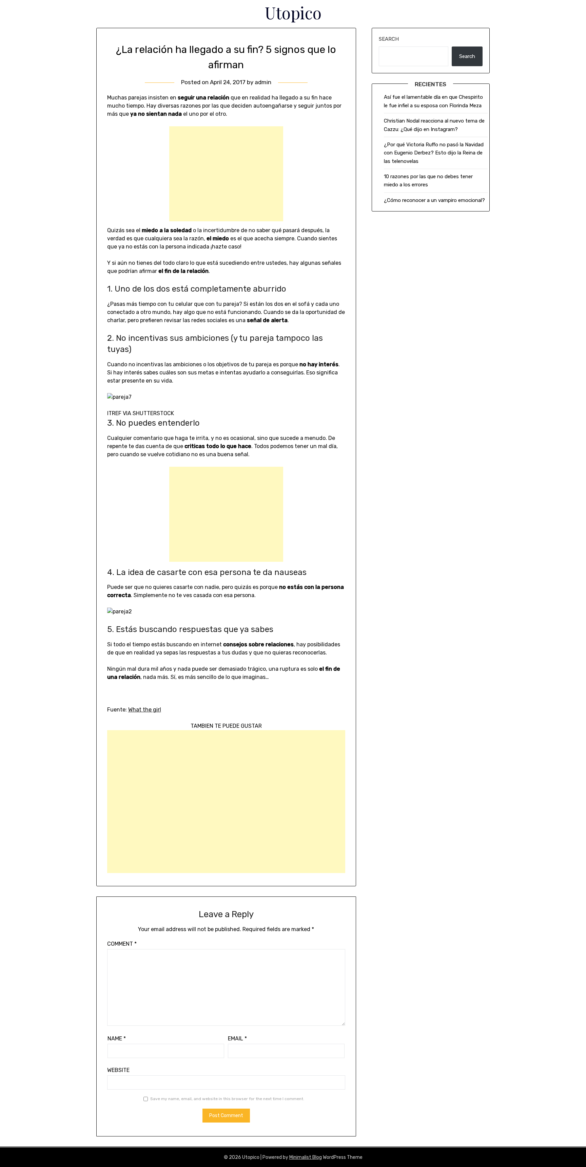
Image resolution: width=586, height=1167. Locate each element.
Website (118, 1070)
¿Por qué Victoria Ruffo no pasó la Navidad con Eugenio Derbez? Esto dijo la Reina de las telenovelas (434, 153)
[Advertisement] (226, 173)
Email (237, 1038)
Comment (122, 944)
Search (389, 39)
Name (117, 1038)
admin (263, 82)
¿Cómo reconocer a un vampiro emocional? (434, 200)
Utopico (293, 12)
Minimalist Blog (305, 1157)
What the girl (144, 709)
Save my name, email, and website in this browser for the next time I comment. (227, 1098)
